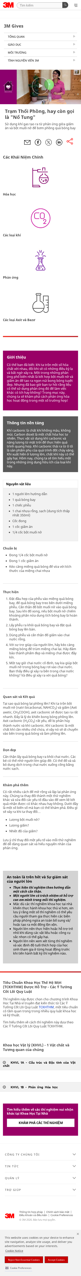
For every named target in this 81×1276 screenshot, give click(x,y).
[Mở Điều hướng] (75, 5)
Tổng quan (16, 36)
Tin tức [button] (12, 1166)
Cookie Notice (14, 1251)
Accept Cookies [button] (56, 1260)
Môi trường (17, 52)
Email (27, 142)
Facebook (38, 142)
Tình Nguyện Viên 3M (23, 60)
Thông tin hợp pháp (31, 1211)
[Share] (69, 141)
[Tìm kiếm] (65, 5)
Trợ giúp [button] (13, 1190)
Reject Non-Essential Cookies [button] (24, 1260)
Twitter (48, 142)
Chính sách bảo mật (57, 1211)
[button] (18, 1268)
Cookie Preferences (62, 1215)
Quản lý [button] (12, 1178)
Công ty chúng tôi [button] (22, 1154)
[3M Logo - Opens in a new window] (8, 5)
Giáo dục (14, 44)
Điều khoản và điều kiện (33, 1215)
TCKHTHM (46, 1007)
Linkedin (59, 142)
